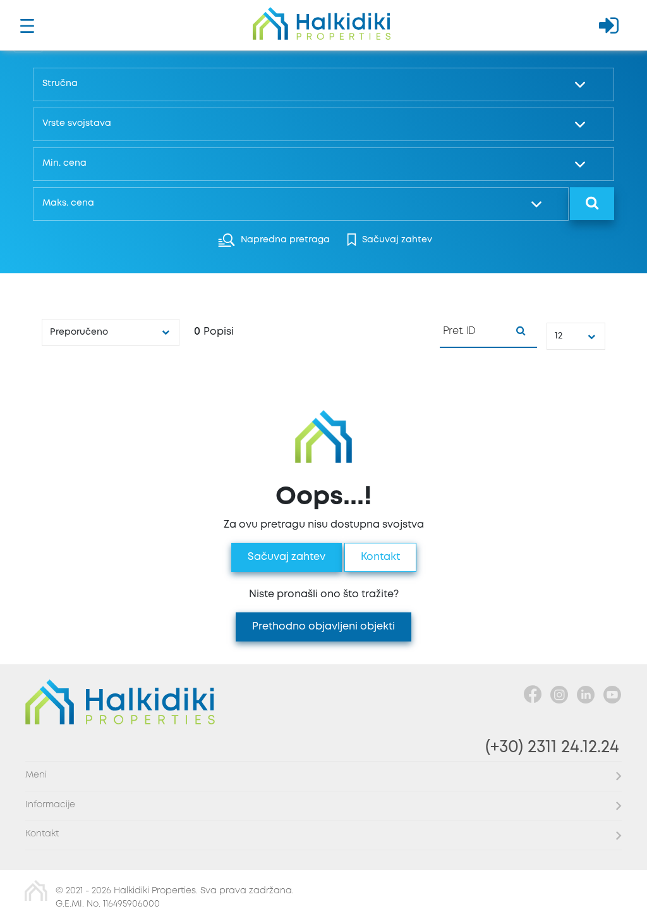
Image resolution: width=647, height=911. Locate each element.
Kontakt (380, 557)
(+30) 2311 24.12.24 (552, 747)
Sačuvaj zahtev (286, 557)
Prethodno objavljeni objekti (323, 626)
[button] (320, 84)
